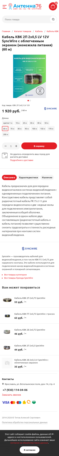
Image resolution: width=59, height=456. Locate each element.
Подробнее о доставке (21, 160)
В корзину (39, 146)
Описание (9, 177)
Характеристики (28, 177)
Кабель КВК (53, 31)
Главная (6, 31)
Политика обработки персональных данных (25, 422)
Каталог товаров (22, 31)
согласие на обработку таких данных (29, 442)
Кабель (39, 31)
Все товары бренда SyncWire (18, 277)
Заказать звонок (11, 394)
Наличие (47, 177)
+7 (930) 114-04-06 (15, 390)
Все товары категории (15, 274)
